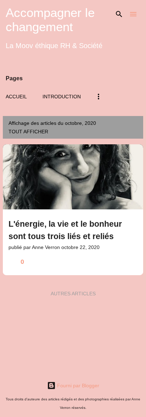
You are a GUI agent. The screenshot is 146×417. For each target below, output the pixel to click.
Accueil (16, 96)
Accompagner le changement (50, 20)
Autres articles (73, 293)
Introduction (62, 96)
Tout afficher (28, 131)
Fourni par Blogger (77, 385)
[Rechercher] (119, 14)
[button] (133, 262)
